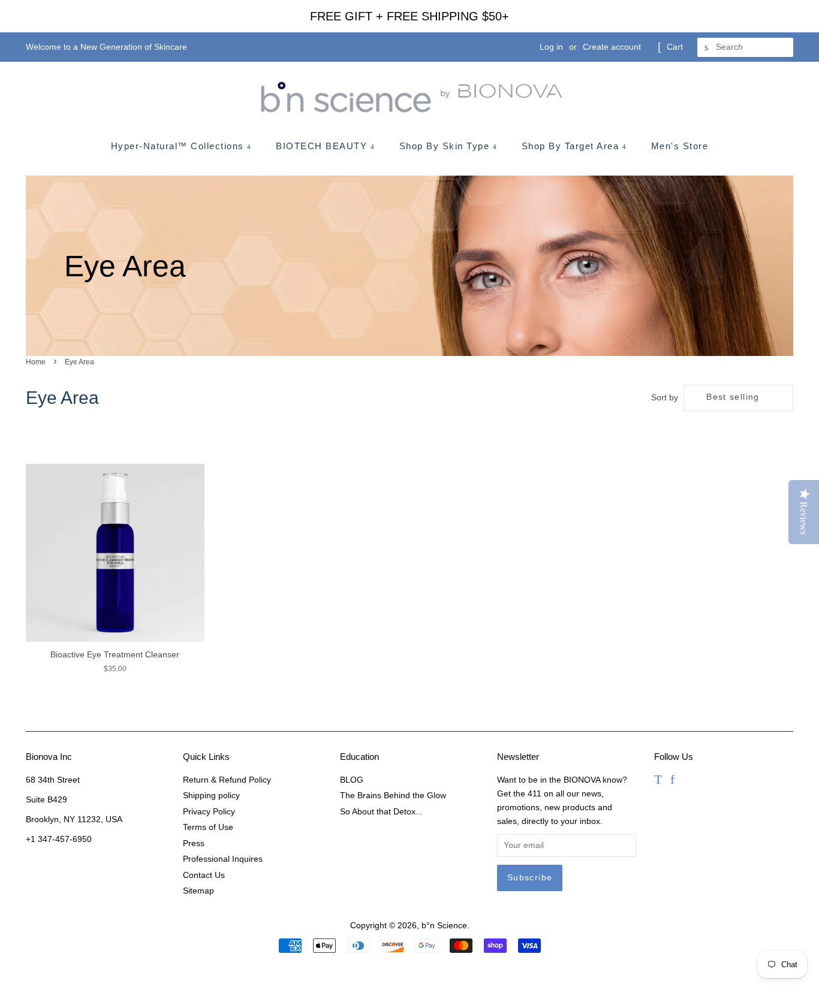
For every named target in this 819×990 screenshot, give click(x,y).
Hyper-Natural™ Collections (179, 146)
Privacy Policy (209, 811)
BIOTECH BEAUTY (323, 146)
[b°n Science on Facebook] (672, 781)
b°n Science (444, 925)
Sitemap (198, 890)
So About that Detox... (381, 811)
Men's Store (680, 146)
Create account (612, 47)
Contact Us (204, 875)
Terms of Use (208, 827)
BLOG (351, 779)
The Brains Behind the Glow (393, 795)
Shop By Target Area (572, 146)
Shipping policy (211, 795)
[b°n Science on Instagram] (688, 781)
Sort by (664, 397)
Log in (551, 47)
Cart (675, 47)
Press (193, 843)
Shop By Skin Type (446, 146)
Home (36, 362)
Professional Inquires (223, 859)
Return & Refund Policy (227, 779)
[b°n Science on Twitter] (658, 781)
